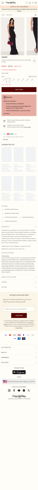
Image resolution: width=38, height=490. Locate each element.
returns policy (27, 127)
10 (27, 80)
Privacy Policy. (19, 328)
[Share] (35, 15)
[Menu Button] (3, 3)
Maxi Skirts (9, 15)
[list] (19, 7)
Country (19, 377)
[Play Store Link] (19, 372)
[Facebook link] (14, 390)
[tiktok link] (24, 390)
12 (31, 80)
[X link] (29, 390)
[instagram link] (9, 390)
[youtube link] (19, 390)
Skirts (3, 15)
